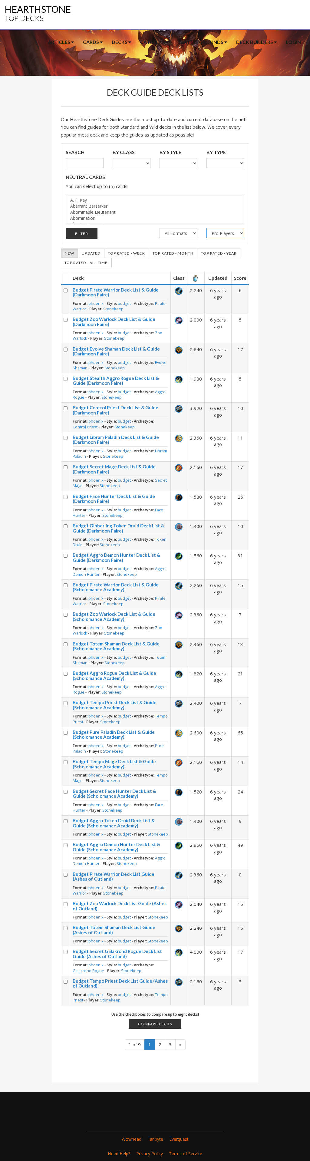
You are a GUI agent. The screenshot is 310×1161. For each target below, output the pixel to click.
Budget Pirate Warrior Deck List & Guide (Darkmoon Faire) (116, 292)
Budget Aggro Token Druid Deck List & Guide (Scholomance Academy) (114, 823)
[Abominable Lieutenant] (155, 212)
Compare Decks (155, 1024)
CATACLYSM (154, 42)
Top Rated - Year (218, 253)
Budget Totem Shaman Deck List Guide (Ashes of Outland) (114, 930)
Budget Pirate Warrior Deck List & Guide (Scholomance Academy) (116, 587)
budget (124, 303)
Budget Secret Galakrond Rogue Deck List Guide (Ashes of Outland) (117, 953)
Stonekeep (113, 309)
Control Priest (85, 427)
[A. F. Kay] (155, 200)
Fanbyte (155, 1139)
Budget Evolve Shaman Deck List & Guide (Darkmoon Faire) (116, 351)
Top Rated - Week (126, 253)
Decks (120, 42)
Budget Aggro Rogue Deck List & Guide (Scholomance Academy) (114, 675)
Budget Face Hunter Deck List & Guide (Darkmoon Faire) (114, 498)
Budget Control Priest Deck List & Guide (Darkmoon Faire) (115, 410)
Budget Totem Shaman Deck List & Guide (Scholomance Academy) (116, 646)
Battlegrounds (202, 42)
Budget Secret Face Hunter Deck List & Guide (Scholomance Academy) (114, 793)
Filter (81, 233)
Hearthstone (38, 13)
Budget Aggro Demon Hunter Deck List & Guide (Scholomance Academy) (116, 847)
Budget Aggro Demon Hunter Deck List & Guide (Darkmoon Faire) (116, 557)
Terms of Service (185, 1153)
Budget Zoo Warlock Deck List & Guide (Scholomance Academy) (114, 616)
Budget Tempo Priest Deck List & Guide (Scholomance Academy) (115, 705)
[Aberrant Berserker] (155, 206)
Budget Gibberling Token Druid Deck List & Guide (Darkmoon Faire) (118, 528)
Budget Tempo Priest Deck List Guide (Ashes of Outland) (120, 983)
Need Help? (119, 1153)
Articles (59, 42)
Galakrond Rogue (88, 970)
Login (293, 42)
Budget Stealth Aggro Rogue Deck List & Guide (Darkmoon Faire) (116, 380)
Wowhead (131, 1139)
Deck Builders (255, 42)
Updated (91, 253)
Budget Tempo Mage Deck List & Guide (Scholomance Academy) (114, 764)
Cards (91, 42)
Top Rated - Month (173, 253)
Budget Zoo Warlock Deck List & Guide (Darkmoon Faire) (114, 321)
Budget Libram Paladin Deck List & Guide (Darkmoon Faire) (116, 439)
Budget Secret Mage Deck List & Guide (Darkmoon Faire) (114, 469)
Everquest (179, 1139)
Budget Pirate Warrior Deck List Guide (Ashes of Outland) (113, 876)
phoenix (96, 303)
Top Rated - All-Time (86, 262)
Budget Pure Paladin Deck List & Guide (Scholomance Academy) (114, 734)
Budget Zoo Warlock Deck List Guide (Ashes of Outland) (120, 906)
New (69, 253)
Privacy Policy (149, 1153)
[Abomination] (155, 218)
